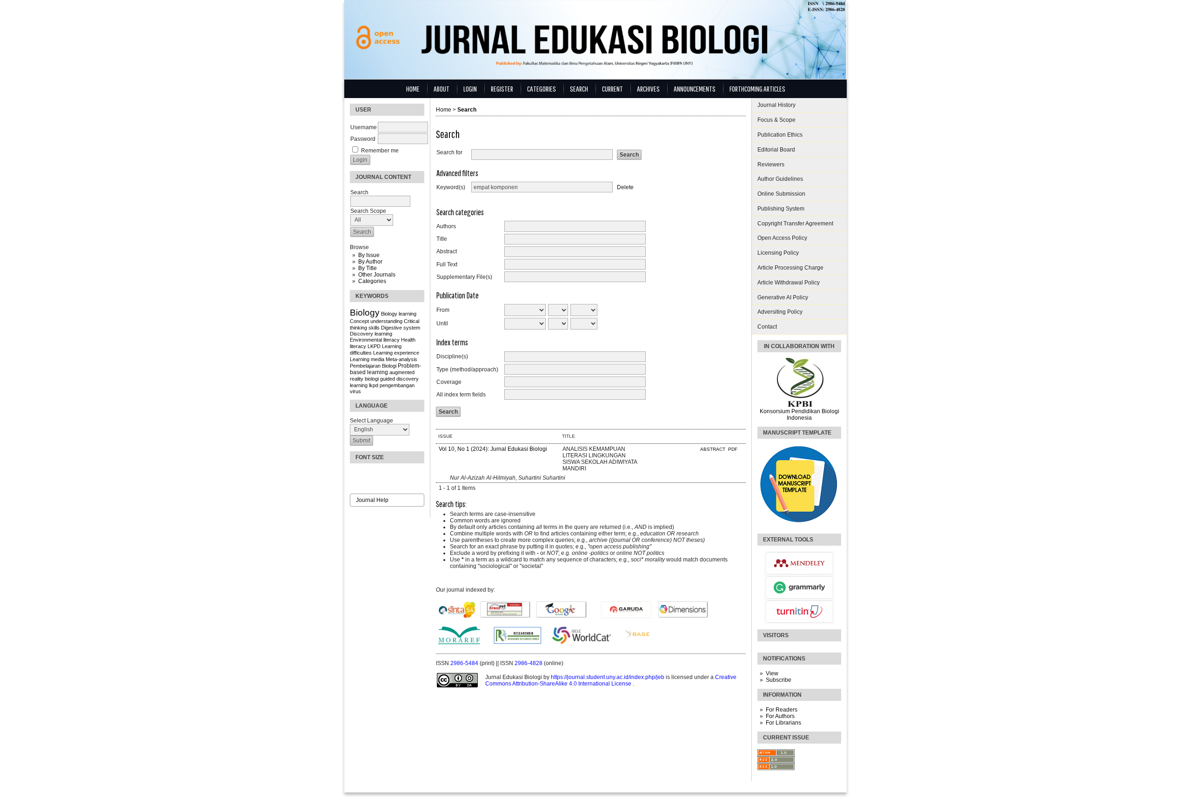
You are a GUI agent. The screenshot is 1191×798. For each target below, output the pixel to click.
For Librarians (783, 722)
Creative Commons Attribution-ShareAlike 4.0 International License (610, 680)
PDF (732, 449)
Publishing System (780, 208)
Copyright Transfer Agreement (795, 223)
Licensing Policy (778, 253)
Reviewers (770, 164)
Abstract (446, 251)
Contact (767, 326)
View (772, 673)
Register (502, 88)
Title (441, 239)
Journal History (776, 105)
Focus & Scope (776, 120)
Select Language (371, 420)
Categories (372, 281)
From (442, 310)
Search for (449, 152)
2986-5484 (465, 663)
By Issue (369, 255)
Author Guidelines (780, 179)
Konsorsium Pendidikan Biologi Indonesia (799, 414)
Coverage (449, 382)
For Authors (780, 716)
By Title (367, 268)
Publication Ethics (780, 135)
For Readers (781, 709)
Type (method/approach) (467, 369)
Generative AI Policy (782, 297)
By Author (370, 261)
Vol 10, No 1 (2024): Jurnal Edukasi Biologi (493, 449)
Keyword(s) (450, 187)
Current (612, 88)
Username (363, 127)
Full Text (446, 264)
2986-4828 (529, 663)
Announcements (695, 88)
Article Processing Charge (790, 267)
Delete (625, 187)
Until (442, 323)
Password (362, 139)
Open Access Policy (782, 238)
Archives (648, 88)
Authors (446, 226)
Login (470, 88)
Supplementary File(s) (464, 277)
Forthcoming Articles (757, 88)
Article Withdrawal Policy (788, 282)
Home (413, 88)
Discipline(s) (452, 356)
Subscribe (778, 680)
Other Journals (376, 274)
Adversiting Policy (780, 312)
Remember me (380, 150)
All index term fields (461, 394)
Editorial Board (776, 149)
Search (579, 88)
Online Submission (781, 194)
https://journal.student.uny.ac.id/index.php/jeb (608, 677)
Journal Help (372, 500)
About (441, 88)
